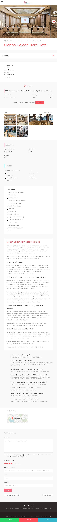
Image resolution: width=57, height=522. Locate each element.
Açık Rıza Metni (35, 508)
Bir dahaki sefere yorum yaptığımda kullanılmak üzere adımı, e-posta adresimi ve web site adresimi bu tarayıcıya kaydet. (29, 455)
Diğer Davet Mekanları (10, 41)
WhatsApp (9, 519)
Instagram (32, 506)
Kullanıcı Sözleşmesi (46, 508)
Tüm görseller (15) (48, 112)
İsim (5, 475)
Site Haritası (44, 516)
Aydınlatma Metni (25, 508)
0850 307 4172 (9, 75)
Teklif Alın (39, 102)
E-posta (6, 482)
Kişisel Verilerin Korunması (12, 508)
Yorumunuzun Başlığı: (9, 467)
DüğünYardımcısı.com (11, 516)
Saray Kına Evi (47, 495)
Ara (47, 519)
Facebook (24, 506)
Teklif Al (28, 519)
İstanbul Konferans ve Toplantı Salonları (31, 41)
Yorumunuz (7, 437)
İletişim (37, 516)
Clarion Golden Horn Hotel (12, 495)
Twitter (28, 506)
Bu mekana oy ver (9, 460)
